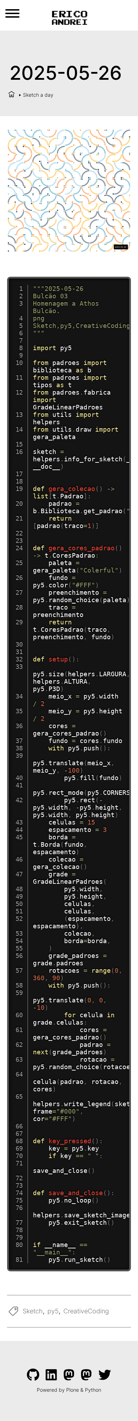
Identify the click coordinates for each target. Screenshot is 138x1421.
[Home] (11, 95)
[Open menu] (12, 13)
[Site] (69, 17)
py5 (53, 1311)
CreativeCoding (86, 1311)
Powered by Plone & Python (69, 1390)
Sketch (33, 1311)
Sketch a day (38, 95)
